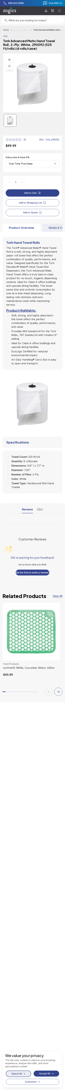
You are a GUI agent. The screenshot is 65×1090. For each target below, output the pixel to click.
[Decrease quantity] (9, 182)
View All (57, 596)
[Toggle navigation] (59, 10)
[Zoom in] (9, 59)
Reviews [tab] (27, 509)
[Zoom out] (9, 66)
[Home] (9, 11)
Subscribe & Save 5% (18, 157)
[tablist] (32, 228)
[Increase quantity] (21, 182)
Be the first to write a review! (32, 572)
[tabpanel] (32, 362)
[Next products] (58, 692)
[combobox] (32, 163)
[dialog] (32, 1069)
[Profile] (46, 11)
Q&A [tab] (40, 509)
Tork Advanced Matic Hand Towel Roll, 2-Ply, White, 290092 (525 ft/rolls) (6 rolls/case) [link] (47, 30)
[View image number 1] (10, 120)
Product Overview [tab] (21, 227)
